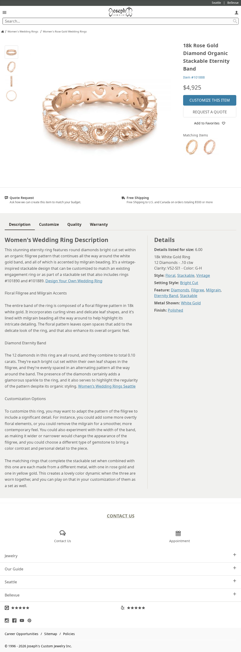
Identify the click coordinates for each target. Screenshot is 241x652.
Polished (175, 310)
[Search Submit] (235, 21)
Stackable (185, 275)
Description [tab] (20, 224)
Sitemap (50, 634)
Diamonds (180, 290)
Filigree (197, 290)
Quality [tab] (74, 224)
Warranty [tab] (99, 224)
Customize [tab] (49, 224)
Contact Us (120, 516)
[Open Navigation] (4, 12)
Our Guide (14, 569)
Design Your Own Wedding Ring (73, 280)
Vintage (203, 275)
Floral (170, 275)
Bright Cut (189, 282)
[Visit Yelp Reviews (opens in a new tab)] (178, 608)
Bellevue (12, 595)
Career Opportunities (21, 634)
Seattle (11, 581)
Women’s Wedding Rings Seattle (107, 386)
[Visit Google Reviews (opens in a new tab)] (62, 608)
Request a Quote (210, 112)
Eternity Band (166, 295)
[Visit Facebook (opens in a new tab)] (15, 620)
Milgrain (213, 290)
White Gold (191, 303)
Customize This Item (209, 100)
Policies (69, 634)
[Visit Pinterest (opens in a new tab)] (30, 620)
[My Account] (236, 12)
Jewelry (11, 555)
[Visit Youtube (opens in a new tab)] (23, 620)
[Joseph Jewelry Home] (2, 31)
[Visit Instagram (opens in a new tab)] (8, 620)
